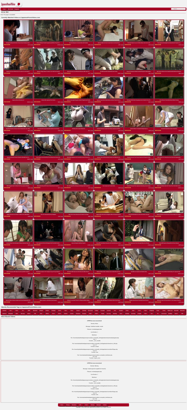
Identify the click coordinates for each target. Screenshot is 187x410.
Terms (61, 404)
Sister (121, 313)
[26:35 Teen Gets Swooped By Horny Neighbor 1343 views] (48, 191)
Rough (102, 313)
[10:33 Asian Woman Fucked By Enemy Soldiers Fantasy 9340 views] (169, 77)
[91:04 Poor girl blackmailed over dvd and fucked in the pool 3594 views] (139, 191)
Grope (158, 310)
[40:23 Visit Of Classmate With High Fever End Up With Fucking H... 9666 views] (18, 249)
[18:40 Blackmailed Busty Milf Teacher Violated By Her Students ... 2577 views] (48, 163)
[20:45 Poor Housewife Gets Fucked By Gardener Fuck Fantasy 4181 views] (48, 106)
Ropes (96, 313)
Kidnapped (10, 313)
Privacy (68, 404)
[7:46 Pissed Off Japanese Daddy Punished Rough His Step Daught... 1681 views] (139, 48)
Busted (78, 310)
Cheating (84, 310)
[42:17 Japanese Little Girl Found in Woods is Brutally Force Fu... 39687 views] (18, 134)
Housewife (176, 310)
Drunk (127, 310)
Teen (152, 313)
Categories (16, 9)
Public (90, 313)
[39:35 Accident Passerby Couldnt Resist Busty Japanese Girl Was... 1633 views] (109, 106)
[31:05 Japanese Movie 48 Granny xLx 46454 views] (18, 77)
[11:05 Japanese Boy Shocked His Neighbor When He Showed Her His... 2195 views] (109, 191)
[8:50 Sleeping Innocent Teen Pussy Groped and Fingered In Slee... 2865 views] (139, 134)
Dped (133, 310)
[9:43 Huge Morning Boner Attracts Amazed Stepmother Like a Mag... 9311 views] (18, 106)
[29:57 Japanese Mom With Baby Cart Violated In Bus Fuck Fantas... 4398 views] (109, 277)
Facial (139, 310)
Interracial (182, 310)
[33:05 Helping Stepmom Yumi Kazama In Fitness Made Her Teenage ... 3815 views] (169, 191)
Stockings (133, 313)
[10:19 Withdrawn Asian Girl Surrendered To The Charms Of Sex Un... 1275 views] (169, 277)
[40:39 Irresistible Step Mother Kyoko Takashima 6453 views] (169, 106)
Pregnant (84, 313)
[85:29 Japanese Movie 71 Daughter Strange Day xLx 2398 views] (139, 106)
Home (4, 9)
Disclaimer (74, 404)
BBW (29, 310)
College (96, 310)
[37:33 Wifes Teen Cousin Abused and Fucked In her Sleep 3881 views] (79, 191)
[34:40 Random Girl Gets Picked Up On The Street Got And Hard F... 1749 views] (18, 48)
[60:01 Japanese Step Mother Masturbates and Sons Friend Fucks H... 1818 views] (109, 77)
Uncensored (163, 313)
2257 (80, 404)
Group (164, 310)
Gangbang (152, 310)
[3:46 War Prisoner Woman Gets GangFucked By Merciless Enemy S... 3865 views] (169, 48)
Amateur (4, 310)
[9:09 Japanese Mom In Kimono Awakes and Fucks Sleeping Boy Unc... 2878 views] (18, 277)
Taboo (145, 313)
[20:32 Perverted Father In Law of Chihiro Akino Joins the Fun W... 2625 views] (139, 20)
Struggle (139, 313)
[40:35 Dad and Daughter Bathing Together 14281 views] (79, 220)
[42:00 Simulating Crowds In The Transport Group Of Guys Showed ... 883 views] (48, 249)
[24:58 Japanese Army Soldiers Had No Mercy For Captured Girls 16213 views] (169, 249)
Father (145, 310)
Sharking (115, 313)
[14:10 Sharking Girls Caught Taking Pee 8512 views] (79, 106)
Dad (115, 310)
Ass (23, 310)
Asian (16, 310)
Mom (41, 313)
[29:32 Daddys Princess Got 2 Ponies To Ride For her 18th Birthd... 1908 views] (18, 191)
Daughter (121, 310)
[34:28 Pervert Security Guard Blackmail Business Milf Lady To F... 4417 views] (79, 48)
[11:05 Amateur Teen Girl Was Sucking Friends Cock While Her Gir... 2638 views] (109, 134)
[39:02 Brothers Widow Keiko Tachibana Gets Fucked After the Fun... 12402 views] (109, 249)
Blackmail (35, 310)
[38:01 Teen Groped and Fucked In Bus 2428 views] (109, 163)
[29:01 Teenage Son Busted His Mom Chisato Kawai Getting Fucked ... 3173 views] (18, 20)
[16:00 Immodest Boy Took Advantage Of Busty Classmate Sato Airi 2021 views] (18, 220)
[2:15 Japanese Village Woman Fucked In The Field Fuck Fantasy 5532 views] (48, 48)
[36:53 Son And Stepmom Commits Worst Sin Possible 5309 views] (79, 20)
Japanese (4, 313)
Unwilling (170, 313)
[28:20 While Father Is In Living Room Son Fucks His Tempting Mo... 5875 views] (169, 134)
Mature (28, 313)
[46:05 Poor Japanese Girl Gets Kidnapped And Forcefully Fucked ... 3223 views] (48, 220)
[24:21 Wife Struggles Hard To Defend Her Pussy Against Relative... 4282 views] (18, 163)
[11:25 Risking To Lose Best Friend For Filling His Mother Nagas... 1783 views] (79, 277)
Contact (104, 404)
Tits (158, 313)
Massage (23, 313)
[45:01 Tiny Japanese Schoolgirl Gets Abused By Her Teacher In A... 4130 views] (169, 20)
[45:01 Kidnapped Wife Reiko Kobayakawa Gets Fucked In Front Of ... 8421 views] (139, 77)
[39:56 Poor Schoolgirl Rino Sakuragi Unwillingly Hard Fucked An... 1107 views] (79, 163)
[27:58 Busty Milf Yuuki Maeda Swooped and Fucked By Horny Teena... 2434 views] (109, 220)
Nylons (59, 313)
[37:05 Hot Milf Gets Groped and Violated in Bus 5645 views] (139, 249)
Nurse (53, 313)
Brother (47, 310)
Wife (182, 313)
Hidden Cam (170, 310)
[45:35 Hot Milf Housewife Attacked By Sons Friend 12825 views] (109, 48)
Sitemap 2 (99, 404)
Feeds (86, 404)
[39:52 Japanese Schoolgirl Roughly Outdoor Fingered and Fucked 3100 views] (79, 77)
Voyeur (176, 313)
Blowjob (41, 310)
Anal (10, 310)
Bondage (53, 310)
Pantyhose (78, 313)
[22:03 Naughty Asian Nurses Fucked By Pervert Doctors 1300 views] (139, 277)
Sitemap (92, 404)
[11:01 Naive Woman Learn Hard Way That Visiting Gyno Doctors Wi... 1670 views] (48, 134)
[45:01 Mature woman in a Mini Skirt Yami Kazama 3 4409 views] (48, 277)
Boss (66, 310)
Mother (47, 313)
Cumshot (109, 310)
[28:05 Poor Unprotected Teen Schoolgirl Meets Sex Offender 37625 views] (139, 220)
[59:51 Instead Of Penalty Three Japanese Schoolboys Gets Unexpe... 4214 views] (139, 163)
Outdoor (65, 313)
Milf (35, 313)
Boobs (59, 310)
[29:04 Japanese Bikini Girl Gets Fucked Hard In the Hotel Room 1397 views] (109, 20)
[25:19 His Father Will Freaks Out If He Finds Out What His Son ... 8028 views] (79, 249)
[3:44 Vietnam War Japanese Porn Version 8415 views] (48, 77)
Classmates (90, 310)
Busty (72, 310)
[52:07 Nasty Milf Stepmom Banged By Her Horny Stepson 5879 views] (169, 220)
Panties (71, 313)
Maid (17, 313)
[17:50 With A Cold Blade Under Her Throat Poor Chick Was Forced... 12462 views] (169, 163)
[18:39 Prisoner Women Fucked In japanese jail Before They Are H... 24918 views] (48, 20)
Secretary (109, 313)
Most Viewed (10, 9)
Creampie (103, 310)
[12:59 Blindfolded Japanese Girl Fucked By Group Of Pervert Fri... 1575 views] (79, 134)
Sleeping (127, 313)
